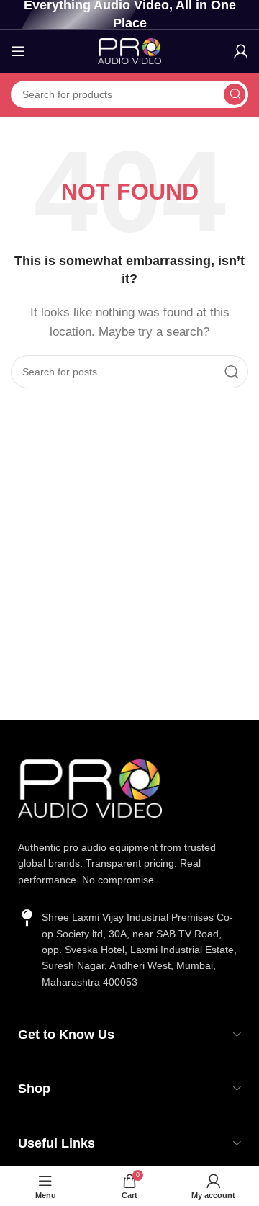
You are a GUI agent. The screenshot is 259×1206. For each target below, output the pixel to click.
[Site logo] (129, 50)
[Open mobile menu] (18, 51)
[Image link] (90, 787)
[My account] (241, 51)
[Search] (234, 94)
